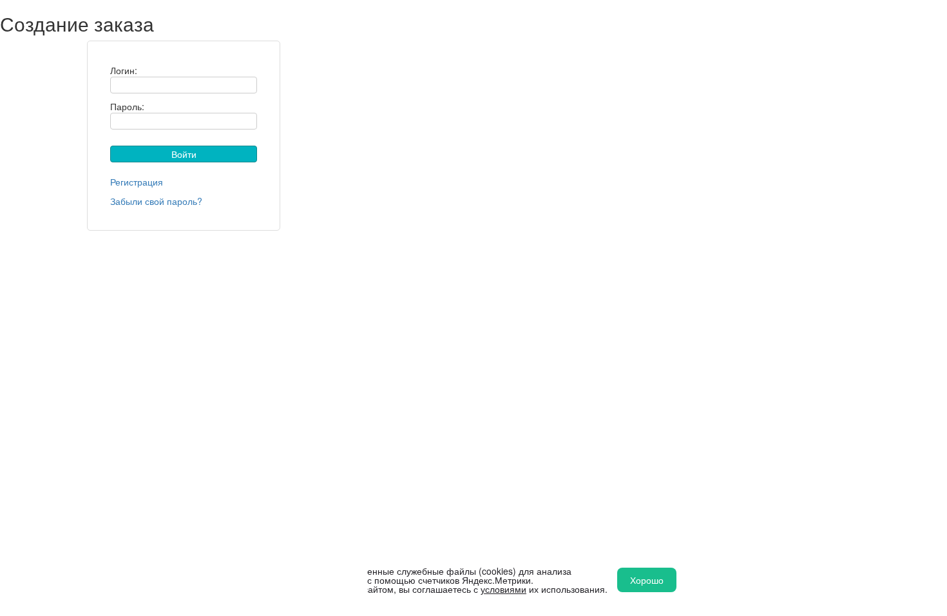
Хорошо (647, 579)
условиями (503, 588)
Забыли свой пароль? (156, 201)
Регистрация (136, 181)
